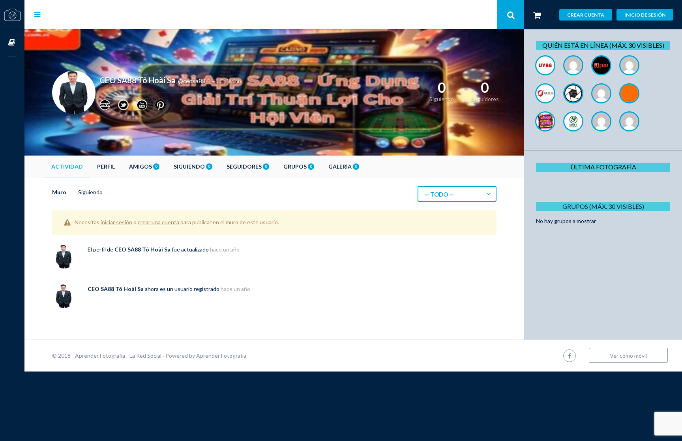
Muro (59, 192)
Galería (342, 166)
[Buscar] (510, 14)
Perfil (106, 166)
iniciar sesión (116, 222)
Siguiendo (192, 166)
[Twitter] (123, 104)
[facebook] (569, 355)
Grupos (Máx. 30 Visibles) (603, 206)
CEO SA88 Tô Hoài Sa (142, 249)
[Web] (104, 104)
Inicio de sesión (644, 15)
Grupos (297, 166)
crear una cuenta (158, 222)
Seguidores (247, 166)
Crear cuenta (585, 15)
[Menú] (37, 14)
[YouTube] (142, 104)
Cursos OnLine (12, 42)
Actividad (67, 166)
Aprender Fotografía (221, 355)
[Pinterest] (160, 104)
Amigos (143, 166)
